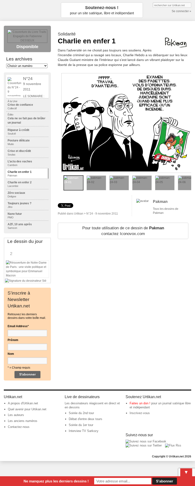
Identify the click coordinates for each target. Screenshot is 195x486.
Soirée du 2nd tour (81, 413)
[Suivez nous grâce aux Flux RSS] (173, 445)
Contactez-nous (18, 427)
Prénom (13, 340)
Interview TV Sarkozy (83, 431)
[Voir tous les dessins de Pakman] (142, 201)
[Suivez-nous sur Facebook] (146, 441)
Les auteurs (16, 415)
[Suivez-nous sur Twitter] (144, 445)
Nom (11, 354)
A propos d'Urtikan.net (23, 403)
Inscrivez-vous (140, 413)
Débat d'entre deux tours (85, 419)
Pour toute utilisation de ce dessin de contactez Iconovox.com (123, 231)
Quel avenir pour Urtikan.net (27, 409)
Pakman (160, 202)
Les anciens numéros (22, 421)
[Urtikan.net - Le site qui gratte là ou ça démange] (27, 10)
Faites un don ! (140, 403)
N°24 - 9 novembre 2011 (102, 213)
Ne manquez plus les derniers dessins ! (56, 481)
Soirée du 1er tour (81, 425)
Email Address (18, 326)
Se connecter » (181, 11)
